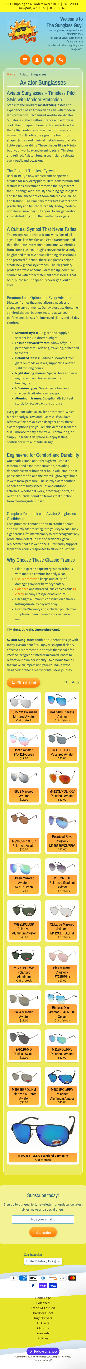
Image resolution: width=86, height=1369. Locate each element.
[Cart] (49, 59)
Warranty (43, 1333)
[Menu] (25, 59)
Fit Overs (43, 1323)
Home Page (43, 1298)
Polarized (22, 589)
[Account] (37, 59)
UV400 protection (27, 579)
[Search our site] (61, 59)
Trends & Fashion (43, 1308)
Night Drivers (43, 1318)
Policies (43, 1338)
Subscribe (43, 1232)
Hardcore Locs (43, 1313)
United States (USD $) (41, 1261)
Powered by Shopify (43, 1360)
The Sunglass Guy (41, 1356)
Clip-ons (43, 1328)
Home (11, 74)
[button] (23, 683)
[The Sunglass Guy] (23, 33)
